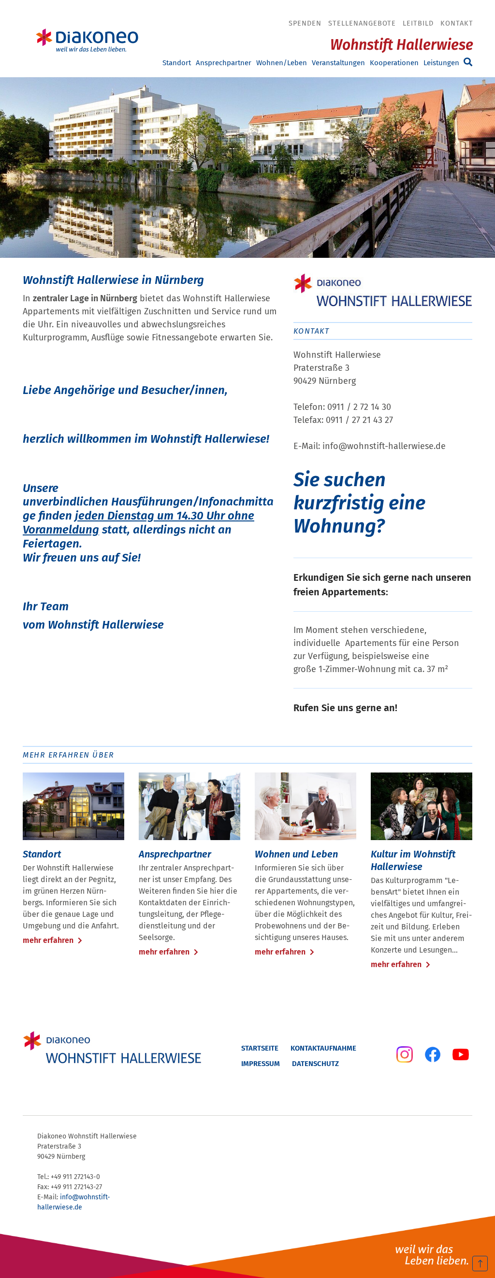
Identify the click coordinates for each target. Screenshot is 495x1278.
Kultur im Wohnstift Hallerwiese (413, 860)
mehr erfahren (49, 940)
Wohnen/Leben (281, 62)
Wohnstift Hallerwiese (401, 45)
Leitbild (418, 23)
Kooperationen (394, 62)
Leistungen (441, 62)
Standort (176, 62)
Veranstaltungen (338, 62)
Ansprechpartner (223, 62)
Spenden (305, 23)
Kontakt (456, 23)
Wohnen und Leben (296, 854)
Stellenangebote (362, 23)
